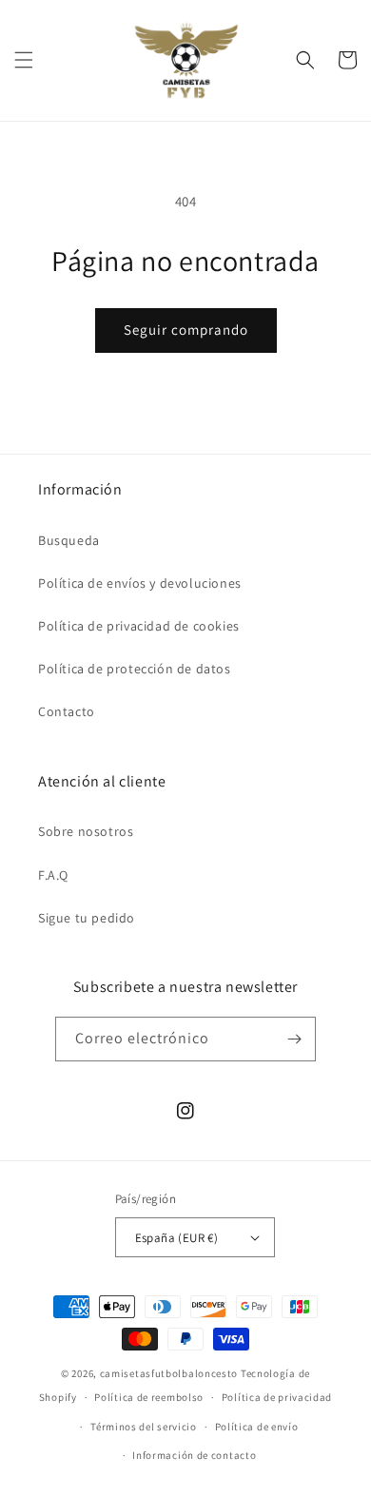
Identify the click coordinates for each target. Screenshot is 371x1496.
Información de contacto (194, 1455)
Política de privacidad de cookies (139, 625)
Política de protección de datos (134, 668)
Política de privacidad (277, 1397)
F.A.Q (53, 875)
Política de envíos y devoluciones (140, 583)
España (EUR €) (177, 1238)
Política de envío (257, 1426)
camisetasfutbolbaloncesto (169, 1373)
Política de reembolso (149, 1397)
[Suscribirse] (294, 1039)
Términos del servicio (143, 1426)
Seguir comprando (186, 330)
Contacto (66, 711)
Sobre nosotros (85, 831)
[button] (24, 60)
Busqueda (69, 540)
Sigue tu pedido (86, 917)
